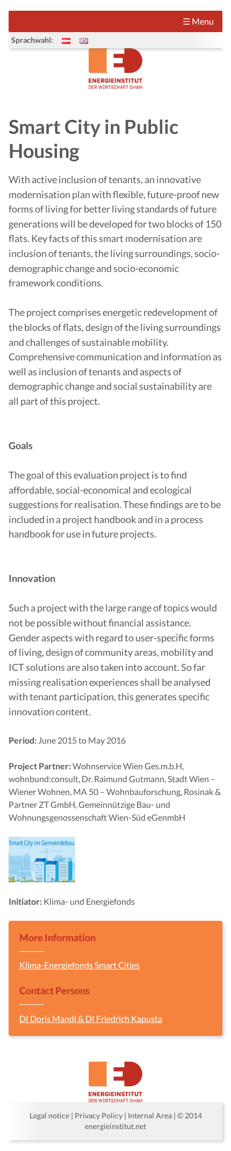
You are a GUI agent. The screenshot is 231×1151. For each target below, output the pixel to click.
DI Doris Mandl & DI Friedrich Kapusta (90, 1018)
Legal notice (49, 1115)
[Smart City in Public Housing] (84, 40)
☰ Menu (198, 21)
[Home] (115, 68)
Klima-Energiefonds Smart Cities (79, 965)
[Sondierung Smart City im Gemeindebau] (66, 40)
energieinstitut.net (115, 1126)
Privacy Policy (98, 1115)
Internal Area (150, 1115)
